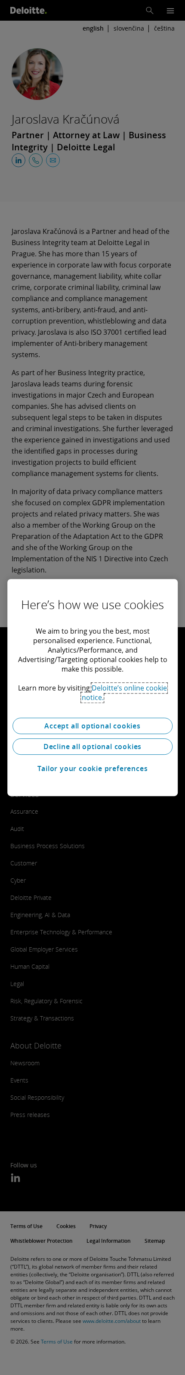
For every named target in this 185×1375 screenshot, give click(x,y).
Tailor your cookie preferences (92, 768)
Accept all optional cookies (92, 726)
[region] (92, 687)
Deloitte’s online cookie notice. (124, 692)
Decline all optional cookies (92, 746)
